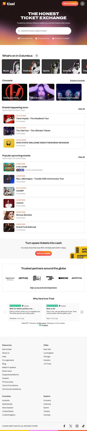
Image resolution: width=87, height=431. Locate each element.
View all (81, 108)
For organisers (8, 360)
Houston (47, 360)
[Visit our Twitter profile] (70, 426)
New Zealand (7, 407)
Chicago (47, 356)
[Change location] (36, 55)
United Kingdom (8, 415)
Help (4, 356)
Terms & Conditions (10, 385)
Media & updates (9, 367)
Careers (5, 378)
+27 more (47, 363)
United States (7, 411)
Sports (46, 407)
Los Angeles (48, 353)
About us (5, 353)
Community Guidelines (11, 389)
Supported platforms (10, 374)
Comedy (47, 415)
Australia (6, 400)
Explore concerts (77, 80)
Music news (7, 371)
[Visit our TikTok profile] (83, 426)
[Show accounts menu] (82, 3)
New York (47, 349)
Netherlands (7, 404)
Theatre (47, 411)
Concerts (47, 400)
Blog (4, 363)
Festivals (47, 404)
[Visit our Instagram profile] (77, 426)
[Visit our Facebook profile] (64, 426)
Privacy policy (7, 382)
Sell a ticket (6, 349)
